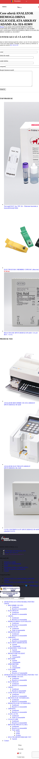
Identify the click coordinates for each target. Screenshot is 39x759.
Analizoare (15, 607)
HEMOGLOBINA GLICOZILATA (19, 621)
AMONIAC (12, 637)
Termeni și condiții (10, 562)
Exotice (18, 735)
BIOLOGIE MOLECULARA (18, 724)
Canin (18, 732)
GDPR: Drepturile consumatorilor (14, 569)
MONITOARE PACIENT (16, 653)
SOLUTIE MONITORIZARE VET (19, 737)
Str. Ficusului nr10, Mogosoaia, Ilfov (15, 551)
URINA (10, 616)
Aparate (14, 644)
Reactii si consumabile (19, 691)
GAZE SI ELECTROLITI (16, 692)
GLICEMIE (12, 669)
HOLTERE (11, 659)
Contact (6, 571)
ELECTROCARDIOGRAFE (17, 643)
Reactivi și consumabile (19, 728)
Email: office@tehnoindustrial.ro (14, 554)
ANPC (6, 565)
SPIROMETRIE (13, 664)
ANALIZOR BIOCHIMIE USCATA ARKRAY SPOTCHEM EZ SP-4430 (19, 404)
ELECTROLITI (13, 611)
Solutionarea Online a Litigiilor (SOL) (16, 567)
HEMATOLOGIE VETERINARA (19, 703)
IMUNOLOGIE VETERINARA (18, 698)
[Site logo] (19, 10)
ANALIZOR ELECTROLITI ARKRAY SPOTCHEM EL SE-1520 (17, 467)
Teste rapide (16, 730)
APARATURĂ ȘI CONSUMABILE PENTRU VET (21, 582)
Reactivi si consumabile (19, 609)
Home (2, 27)
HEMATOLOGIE (14, 632)
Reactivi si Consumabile (19, 673)
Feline (18, 733)
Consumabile (16, 646)
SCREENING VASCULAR (17, 648)
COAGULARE (13, 719)
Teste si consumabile (18, 630)
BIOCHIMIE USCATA (15, 605)
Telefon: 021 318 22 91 (11, 552)
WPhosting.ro (34, 586)
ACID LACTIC (13, 627)
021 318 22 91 (14, 45)
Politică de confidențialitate (12, 564)
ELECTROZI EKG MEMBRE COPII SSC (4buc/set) (21, 269)
